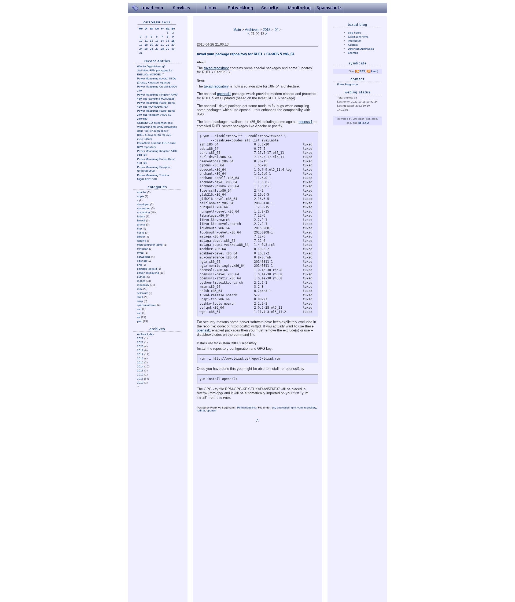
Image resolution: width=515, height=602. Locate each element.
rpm (139, 288)
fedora (141, 216)
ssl (138, 317)
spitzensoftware (146, 305)
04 (276, 30)
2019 (140, 350)
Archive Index (145, 334)
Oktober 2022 (157, 22)
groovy (141, 224)
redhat (141, 280)
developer (143, 204)
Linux (211, 8)
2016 (140, 358)
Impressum (354, 40)
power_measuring (148, 272)
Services (181, 8)
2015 (140, 362)
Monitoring (299, 8)
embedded (143, 208)
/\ (257, 421)
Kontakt (353, 44)
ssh (139, 313)
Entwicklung (240, 8)
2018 (140, 354)
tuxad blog (357, 25)
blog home (354, 32)
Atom (374, 71)
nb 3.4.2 (363, 122)
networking (143, 256)
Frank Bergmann (347, 84)
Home (147, 8)
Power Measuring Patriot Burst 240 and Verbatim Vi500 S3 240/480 (156, 114)
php (139, 264)
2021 (140, 342)
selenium (142, 292)
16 (173, 40)
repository (143, 284)
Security (270, 8)
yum (139, 321)
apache (141, 192)
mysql (140, 252)
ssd (139, 309)
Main (237, 30)
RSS (362, 71)
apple (140, 196)
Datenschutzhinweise (361, 48)
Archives (252, 30)
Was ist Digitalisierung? (151, 66)
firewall (141, 220)
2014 (140, 366)
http (139, 228)
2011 (140, 378)
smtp (140, 301)
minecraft (142, 248)
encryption (143, 212)
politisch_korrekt (147, 268)
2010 (140, 382)
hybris (140, 232)
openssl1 (224, 94)
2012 (140, 374)
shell (140, 296)
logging (141, 240)
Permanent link (246, 407)
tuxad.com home (358, 36)
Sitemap (353, 52)
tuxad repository (216, 68)
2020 (140, 346)
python (141, 276)
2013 (140, 370)
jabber (141, 236)
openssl (142, 260)
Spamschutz (329, 8)
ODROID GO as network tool (154, 122)
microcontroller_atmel (150, 244)
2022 (140, 338)
